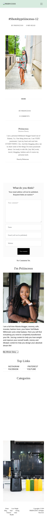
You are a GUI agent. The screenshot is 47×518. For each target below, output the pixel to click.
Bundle (12, 515)
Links (15, 512)
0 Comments (24, 116)
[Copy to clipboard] (32, 104)
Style (11, 510)
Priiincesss (18, 25)
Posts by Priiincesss (23, 159)
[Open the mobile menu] (41, 4)
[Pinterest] (23, 104)
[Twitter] (19, 104)
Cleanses (8, 512)
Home (7, 508)
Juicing (17, 510)
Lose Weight (15, 508)
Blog (5, 510)
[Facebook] (15, 104)
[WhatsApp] (28, 104)
